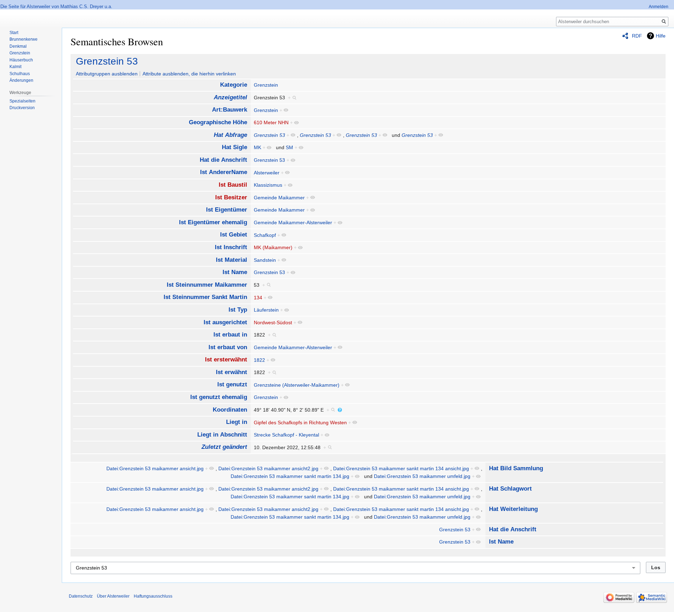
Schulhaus (19, 73)
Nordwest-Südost (273, 322)
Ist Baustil (233, 184)
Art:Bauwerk (229, 109)
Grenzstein (266, 85)
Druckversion (22, 107)
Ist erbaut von (228, 347)
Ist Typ (238, 309)
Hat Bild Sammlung (516, 468)
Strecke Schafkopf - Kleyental (286, 435)
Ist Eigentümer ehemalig (213, 222)
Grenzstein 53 (107, 61)
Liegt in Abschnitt (222, 434)
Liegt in (236, 422)
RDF (637, 36)
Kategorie (233, 84)
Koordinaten (230, 409)
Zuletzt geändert (224, 447)
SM (289, 147)
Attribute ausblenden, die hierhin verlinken (189, 73)
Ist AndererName (223, 172)
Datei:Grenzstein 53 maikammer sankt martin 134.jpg (290, 476)
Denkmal (18, 46)
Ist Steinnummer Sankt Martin (205, 297)
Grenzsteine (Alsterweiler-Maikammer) (296, 385)
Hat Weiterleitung (513, 509)
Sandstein (265, 260)
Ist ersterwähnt (226, 359)
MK (257, 147)
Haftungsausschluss (153, 596)
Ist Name (235, 272)
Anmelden (658, 6)
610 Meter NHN (271, 122)
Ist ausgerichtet (225, 322)
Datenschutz (81, 596)
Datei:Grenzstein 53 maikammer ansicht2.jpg (268, 468)
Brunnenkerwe (23, 39)
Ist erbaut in (230, 334)
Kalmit (15, 66)
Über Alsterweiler (113, 596)
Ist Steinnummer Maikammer (207, 284)
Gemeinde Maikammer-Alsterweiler (293, 222)
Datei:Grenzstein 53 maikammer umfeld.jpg (422, 476)
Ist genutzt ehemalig (218, 397)
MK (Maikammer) (273, 247)
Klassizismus (268, 185)
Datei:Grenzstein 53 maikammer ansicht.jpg (155, 468)
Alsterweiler (266, 172)
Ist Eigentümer (226, 209)
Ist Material (231, 260)
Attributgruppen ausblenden (107, 73)
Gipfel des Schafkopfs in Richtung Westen (300, 422)
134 (258, 297)
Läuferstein (266, 310)
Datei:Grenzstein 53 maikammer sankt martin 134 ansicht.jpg (401, 468)
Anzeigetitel (230, 97)
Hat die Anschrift (223, 160)
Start (13, 32)
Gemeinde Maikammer (279, 197)
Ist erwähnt (231, 372)
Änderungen (21, 80)
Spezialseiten (22, 101)
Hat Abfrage (230, 135)
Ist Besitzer (231, 197)
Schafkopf (265, 235)
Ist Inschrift (231, 247)
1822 (259, 360)
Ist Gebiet (233, 234)
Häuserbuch (21, 60)
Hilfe (661, 36)
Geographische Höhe (218, 122)
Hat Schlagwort (510, 488)
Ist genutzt (232, 384)
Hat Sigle (234, 147)
